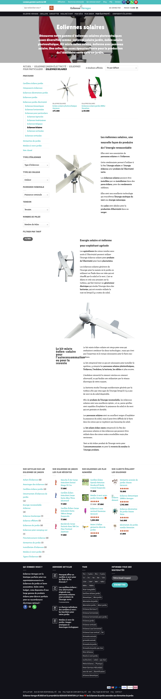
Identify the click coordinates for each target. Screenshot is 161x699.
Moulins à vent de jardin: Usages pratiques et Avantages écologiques (68, 623)
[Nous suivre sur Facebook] (124, 2)
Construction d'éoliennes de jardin (35, 495)
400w (102, 582)
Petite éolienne (88, 664)
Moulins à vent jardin (32, 146)
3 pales (90, 574)
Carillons (44, 14)
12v (84, 578)
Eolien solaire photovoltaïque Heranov (65, 107)
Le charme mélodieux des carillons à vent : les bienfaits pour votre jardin (68, 610)
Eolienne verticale (89, 625)
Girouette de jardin (90, 644)
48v (93, 578)
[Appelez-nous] (132, 2)
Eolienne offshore (30, 521)
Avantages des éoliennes (33, 485)
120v (103, 578)
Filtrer (28, 239)
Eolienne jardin (88, 621)
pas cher (103, 660)
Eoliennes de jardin (31, 526)
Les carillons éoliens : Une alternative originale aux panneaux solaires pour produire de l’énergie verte (68, 593)
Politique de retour (101, 692)
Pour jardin (89, 14)
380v (96, 582)
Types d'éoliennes (30, 557)
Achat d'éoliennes (30, 480)
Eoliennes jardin (30, 97)
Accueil (27, 66)
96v (98, 578)
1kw (84, 574)
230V (91, 582)
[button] (115, 8)
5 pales (102, 574)
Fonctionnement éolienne (34, 538)
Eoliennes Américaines (36, 120)
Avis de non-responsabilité (45, 692)
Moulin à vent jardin (90, 656)
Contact (118, 2)
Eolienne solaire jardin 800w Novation (93, 107)
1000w (91, 586)
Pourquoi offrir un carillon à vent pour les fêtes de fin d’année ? (67, 578)
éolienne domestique (90, 675)
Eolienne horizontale (90, 613)
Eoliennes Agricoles (35, 117)
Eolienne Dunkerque (32, 516)
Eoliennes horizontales (34, 110)
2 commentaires (67, 602)
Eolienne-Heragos (30, 14)
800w (85, 586)
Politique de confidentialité (75, 692)
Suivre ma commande (76, 2)
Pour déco (79, 14)
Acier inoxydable (89, 589)
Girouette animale (89, 636)
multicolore (87, 660)
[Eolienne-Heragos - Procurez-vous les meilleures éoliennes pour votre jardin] (80, 8)
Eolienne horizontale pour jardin (95, 617)
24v (88, 578)
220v (85, 582)
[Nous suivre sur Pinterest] (136, 2)
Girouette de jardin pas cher (93, 648)
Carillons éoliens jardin (33, 83)
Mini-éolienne (88, 652)
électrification (99, 672)
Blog (105, 2)
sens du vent (87, 672)
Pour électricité (103, 14)
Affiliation (61, 2)
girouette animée (89, 640)
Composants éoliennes (122, 14)
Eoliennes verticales (35, 131)
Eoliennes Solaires (34, 127)
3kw (96, 574)
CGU (59, 692)
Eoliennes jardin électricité (50, 66)
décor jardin (102, 605)
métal (96, 660)
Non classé (27, 150)
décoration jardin (89, 605)
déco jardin (97, 597)
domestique (87, 597)
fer (103, 632)
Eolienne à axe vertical (91, 632)
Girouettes (54, 14)
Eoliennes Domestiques (34, 106)
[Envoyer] (51, 8)
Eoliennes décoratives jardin (35, 93)
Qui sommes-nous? (93, 2)
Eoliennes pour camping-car (35, 530)
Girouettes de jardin (32, 141)
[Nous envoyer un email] (128, 2)
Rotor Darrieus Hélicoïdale (92, 668)
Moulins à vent (66, 14)
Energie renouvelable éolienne (32, 506)
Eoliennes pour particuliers (36, 113)
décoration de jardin (90, 601)
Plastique (99, 664)
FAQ (110, 2)
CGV (89, 692)
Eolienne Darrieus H (90, 609)
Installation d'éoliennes (33, 547)
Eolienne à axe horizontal (92, 629)
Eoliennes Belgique (34, 124)
